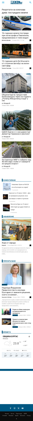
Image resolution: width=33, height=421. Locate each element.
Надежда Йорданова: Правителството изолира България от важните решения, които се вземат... (16, 291)
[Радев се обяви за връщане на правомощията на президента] (6, 312)
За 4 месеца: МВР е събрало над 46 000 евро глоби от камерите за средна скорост (16, 162)
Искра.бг (4, 245)
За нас (12, 413)
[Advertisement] (16, 387)
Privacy (29, 415)
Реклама (11, 415)
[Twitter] (18, 408)
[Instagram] (14, 408)
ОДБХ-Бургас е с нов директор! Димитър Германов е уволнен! (16, 133)
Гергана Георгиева (6, 68)
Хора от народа (9, 243)
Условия (4, 415)
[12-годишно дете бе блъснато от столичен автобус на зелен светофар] (16, 51)
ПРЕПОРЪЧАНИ (9, 261)
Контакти (22, 415)
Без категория (5, 30)
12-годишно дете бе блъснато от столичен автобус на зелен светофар (15, 63)
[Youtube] (22, 408)
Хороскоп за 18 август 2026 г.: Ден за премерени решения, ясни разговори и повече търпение (19, 195)
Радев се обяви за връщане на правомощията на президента (21, 311)
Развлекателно (5, 239)
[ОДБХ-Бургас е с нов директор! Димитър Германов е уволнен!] (16, 119)
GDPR (25, 413)
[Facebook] (10, 408)
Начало (7, 413)
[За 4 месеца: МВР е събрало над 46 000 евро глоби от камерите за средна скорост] (16, 149)
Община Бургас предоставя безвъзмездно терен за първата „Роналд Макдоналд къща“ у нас (16, 98)
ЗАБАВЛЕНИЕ (8, 217)
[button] (3, 2)
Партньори (19, 413)
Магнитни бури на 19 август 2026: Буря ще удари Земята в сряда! (20, 206)
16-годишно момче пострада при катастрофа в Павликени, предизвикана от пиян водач (15, 35)
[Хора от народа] (16, 230)
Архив (16, 415)
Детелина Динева (6, 40)
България (4, 284)
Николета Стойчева (6, 297)
